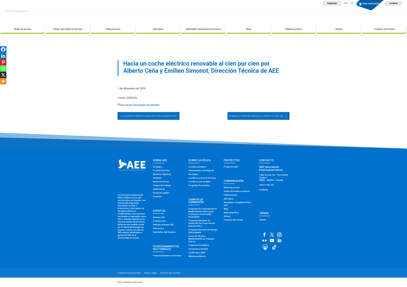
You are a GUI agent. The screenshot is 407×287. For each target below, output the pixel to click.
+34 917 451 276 (266, 185)
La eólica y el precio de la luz (202, 178)
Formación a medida (198, 249)
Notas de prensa (22, 29)
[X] (3, 75)
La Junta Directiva (161, 170)
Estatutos (157, 178)
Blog (248, 29)
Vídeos (339, 29)
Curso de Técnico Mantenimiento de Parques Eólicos (201, 239)
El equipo (157, 167)
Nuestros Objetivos (162, 174)
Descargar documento (146, 104)
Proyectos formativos (198, 245)
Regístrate (332, 3)
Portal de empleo (161, 193)
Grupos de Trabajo (162, 185)
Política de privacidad (129, 273)
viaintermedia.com (132, 282)
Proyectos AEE (231, 167)
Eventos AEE (159, 217)
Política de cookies (170, 273)
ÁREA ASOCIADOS (371, 4)
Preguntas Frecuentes (199, 185)
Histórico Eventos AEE (163, 224)
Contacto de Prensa (384, 29)
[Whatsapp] (3, 68)
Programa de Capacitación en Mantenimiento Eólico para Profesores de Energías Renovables (202, 213)
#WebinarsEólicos (197, 256)
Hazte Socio (159, 189)
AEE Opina (158, 29)
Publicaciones (113, 29)
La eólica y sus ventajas (199, 181)
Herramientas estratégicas (201, 170)
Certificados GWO (196, 252)
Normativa (193, 174)
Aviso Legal (150, 273)
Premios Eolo (159, 221)
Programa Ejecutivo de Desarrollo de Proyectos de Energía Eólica (201, 223)
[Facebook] (3, 49)
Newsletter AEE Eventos (164, 232)
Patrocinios (158, 228)
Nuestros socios (161, 181)
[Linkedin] (3, 56)
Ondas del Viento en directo (67, 29)
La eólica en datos (197, 167)
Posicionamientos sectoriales (167, 255)
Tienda (262, 220)
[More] (3, 81)
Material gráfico (294, 29)
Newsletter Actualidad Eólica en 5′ (203, 29)
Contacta (393, 3)
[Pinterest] (3, 62)
